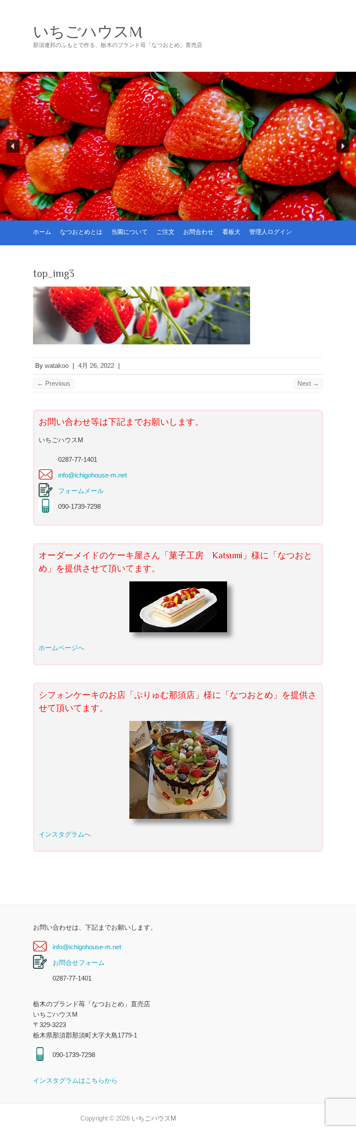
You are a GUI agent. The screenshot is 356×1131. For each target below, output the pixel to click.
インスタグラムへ (65, 834)
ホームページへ (61, 647)
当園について (129, 231)
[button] (13, 146)
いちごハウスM (87, 31)
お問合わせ (198, 231)
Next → (308, 383)
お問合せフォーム (79, 962)
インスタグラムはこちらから (75, 1080)
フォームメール (81, 490)
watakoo (57, 365)
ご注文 (165, 231)
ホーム (42, 231)
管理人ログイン (270, 231)
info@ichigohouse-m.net (92, 475)
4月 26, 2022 (96, 365)
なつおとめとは (81, 231)
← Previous (53, 383)
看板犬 (231, 231)
